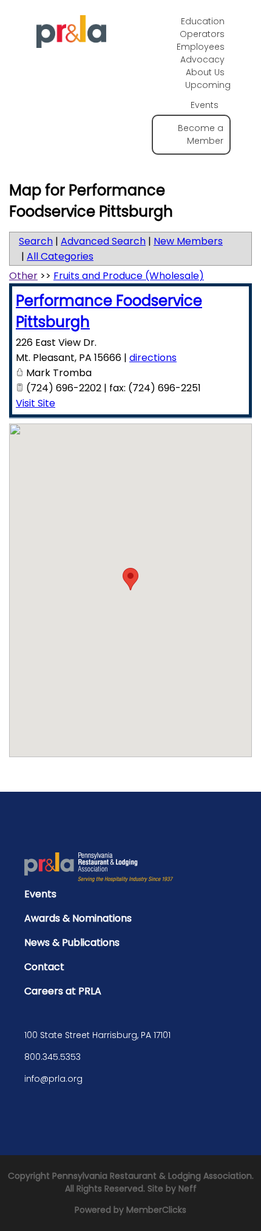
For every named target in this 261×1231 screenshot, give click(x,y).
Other (23, 276)
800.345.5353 (52, 1057)
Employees (201, 47)
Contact (44, 967)
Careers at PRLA (62, 991)
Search (36, 241)
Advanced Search (103, 241)
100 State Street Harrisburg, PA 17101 (97, 1035)
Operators (202, 34)
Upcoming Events (208, 95)
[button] (130, 579)
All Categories (60, 256)
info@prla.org (53, 1079)
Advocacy (202, 59)
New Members (188, 241)
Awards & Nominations (78, 918)
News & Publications (72, 942)
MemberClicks (156, 1210)
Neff (187, 1188)
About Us (205, 72)
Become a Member (200, 134)
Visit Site (35, 403)
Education (203, 21)
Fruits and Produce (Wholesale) (128, 276)
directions (153, 358)
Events (40, 894)
